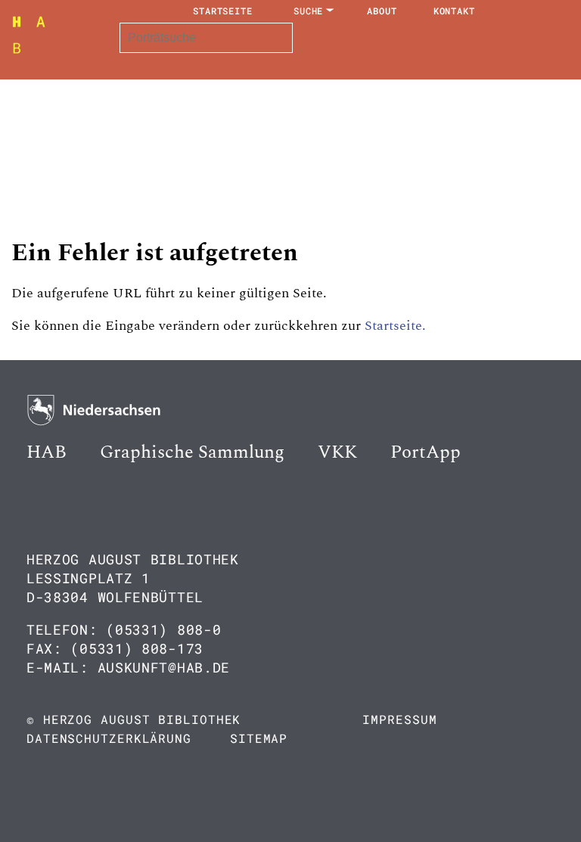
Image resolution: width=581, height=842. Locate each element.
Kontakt (454, 11)
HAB (46, 452)
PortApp (425, 452)
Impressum (399, 719)
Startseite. (395, 325)
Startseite (223, 11)
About (382, 11)
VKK (337, 452)
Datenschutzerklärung (108, 738)
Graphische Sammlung (192, 452)
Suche (309, 11)
